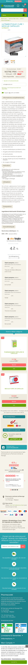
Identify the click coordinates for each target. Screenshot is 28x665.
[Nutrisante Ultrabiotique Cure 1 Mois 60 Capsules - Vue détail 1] (6, 61)
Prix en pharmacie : (11, 69)
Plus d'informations (6, 659)
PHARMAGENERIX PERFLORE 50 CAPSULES (14, 353)
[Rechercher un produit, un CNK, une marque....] (25, 10)
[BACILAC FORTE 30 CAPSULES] (14, 379)
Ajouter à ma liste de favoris (10, 81)
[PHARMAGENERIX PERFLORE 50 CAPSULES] (14, 343)
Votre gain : (9, 74)
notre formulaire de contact (16, 505)
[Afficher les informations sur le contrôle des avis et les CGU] (22, 470)
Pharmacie (4, 18)
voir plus (8, 481)
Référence (18, 76)
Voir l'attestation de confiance (14, 240)
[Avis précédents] (3, 481)
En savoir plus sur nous (7, 620)
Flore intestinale (5, 20)
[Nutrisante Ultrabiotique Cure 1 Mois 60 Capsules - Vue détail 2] (12, 61)
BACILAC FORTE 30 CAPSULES (14, 388)
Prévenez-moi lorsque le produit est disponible (11, 88)
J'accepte (14, 662)
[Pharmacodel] (7, 5)
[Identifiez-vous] (18, 6)
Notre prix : (11, 72)
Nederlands (18, 1)
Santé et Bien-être (13, 18)
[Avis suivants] (25, 481)
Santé (21, 18)
